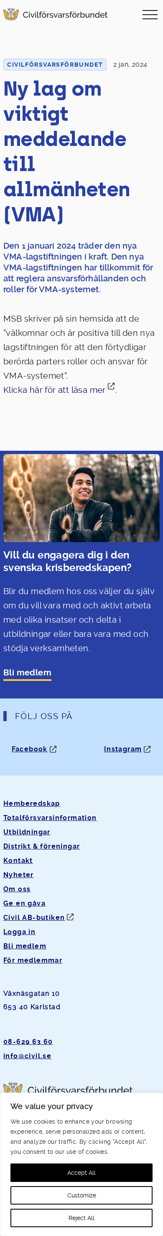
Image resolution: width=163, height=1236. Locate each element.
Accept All (81, 1172)
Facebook (30, 749)
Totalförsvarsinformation (50, 818)
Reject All (81, 1218)
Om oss (17, 889)
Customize (81, 1195)
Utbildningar (27, 832)
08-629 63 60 (28, 1042)
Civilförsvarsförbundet (55, 64)
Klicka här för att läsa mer (54, 390)
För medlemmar (32, 960)
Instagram (123, 749)
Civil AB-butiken (34, 918)
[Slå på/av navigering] (150, 14)
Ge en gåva (24, 903)
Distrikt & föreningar (41, 846)
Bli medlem (27, 673)
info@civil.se (27, 1056)
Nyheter (18, 875)
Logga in (19, 932)
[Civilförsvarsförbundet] (55, 14)
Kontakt (18, 861)
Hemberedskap (31, 804)
